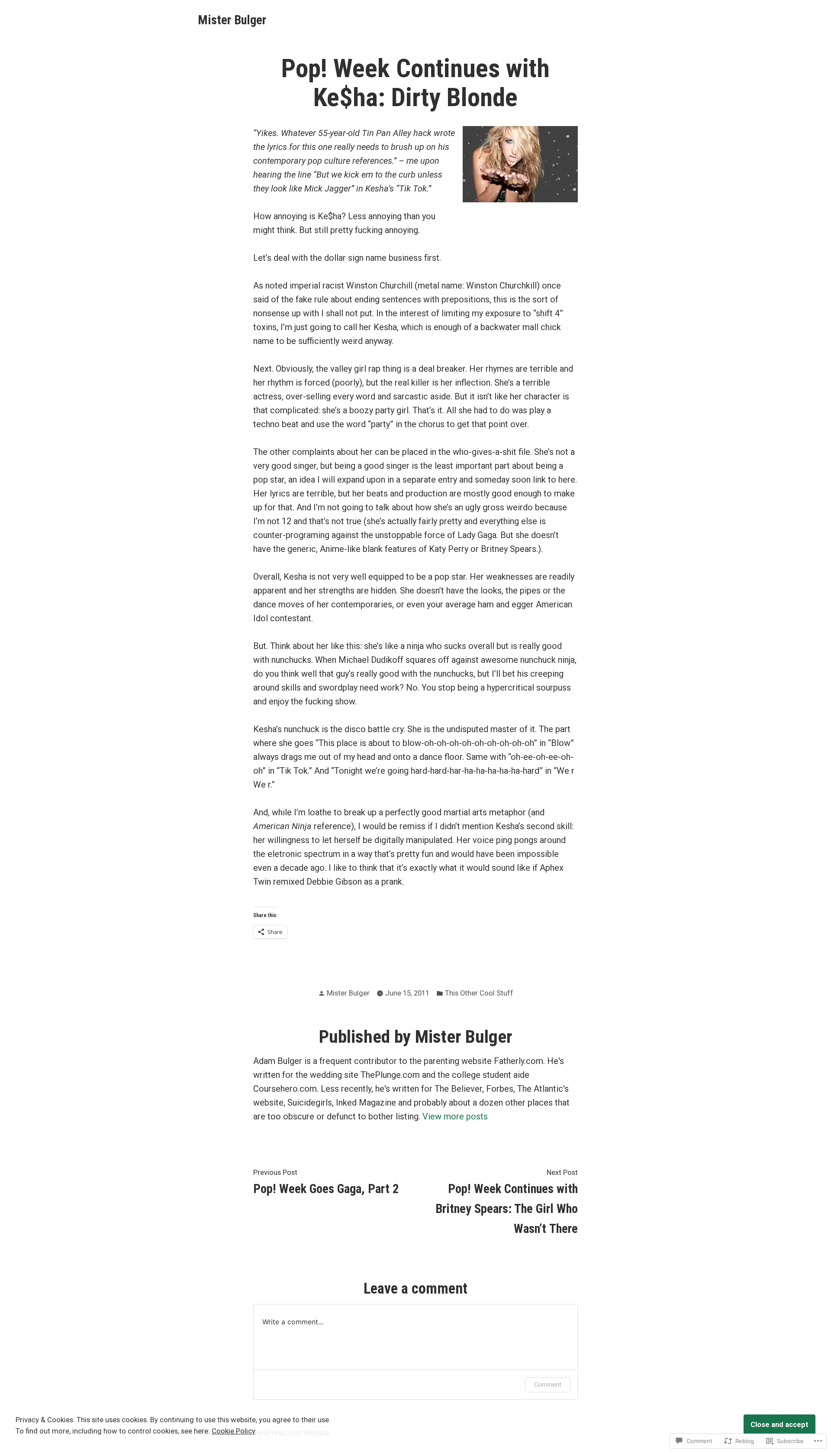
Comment (547, 1384)
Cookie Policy (233, 1431)
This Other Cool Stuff (479, 993)
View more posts (455, 1116)
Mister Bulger (232, 20)
